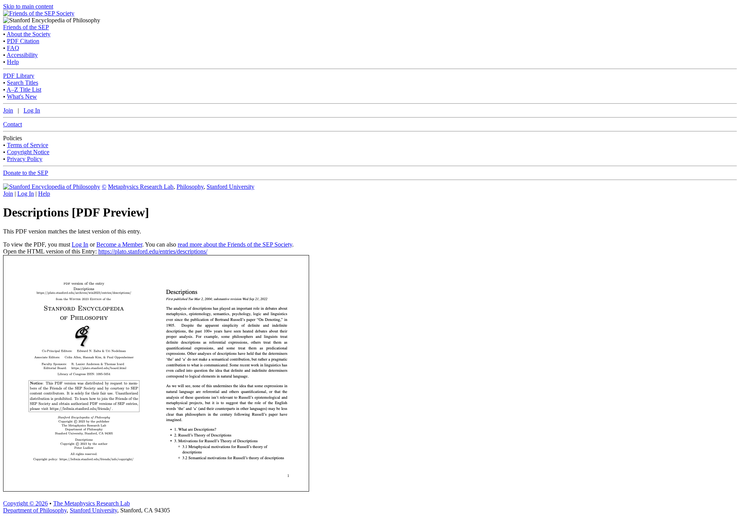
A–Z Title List (24, 89)
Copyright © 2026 (25, 503)
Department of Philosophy (35, 510)
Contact (12, 124)
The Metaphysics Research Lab (91, 503)
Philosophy (190, 186)
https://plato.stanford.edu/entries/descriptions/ (152, 251)
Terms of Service (27, 145)
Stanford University (230, 186)
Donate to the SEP (25, 173)
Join (8, 110)
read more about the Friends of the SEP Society (235, 244)
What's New (22, 96)
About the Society (28, 34)
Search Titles (22, 82)
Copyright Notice (28, 152)
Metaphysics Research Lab (140, 186)
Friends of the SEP (26, 27)
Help (13, 62)
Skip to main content (28, 6)
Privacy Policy (24, 159)
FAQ (13, 48)
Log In (32, 110)
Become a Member (119, 244)
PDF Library (18, 75)
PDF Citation (23, 41)
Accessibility (22, 55)
